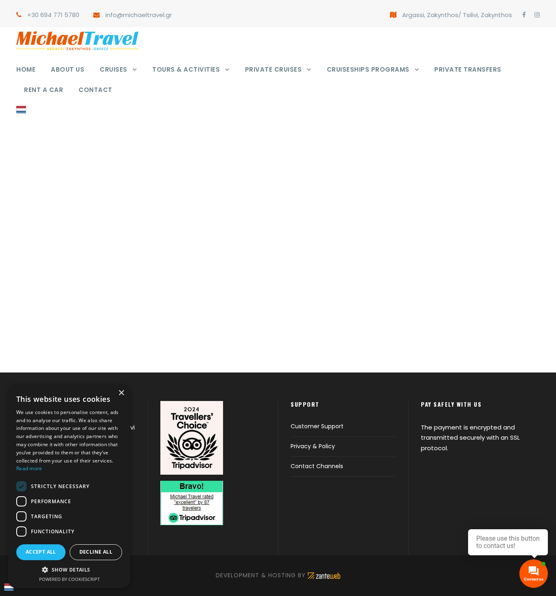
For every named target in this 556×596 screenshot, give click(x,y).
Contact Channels (317, 466)
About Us (67, 69)
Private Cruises (273, 69)
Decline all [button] (95, 551)
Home (25, 69)
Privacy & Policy (313, 446)
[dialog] (69, 486)
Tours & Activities (186, 69)
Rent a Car (43, 89)
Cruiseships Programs (368, 69)
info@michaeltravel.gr (138, 15)
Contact (95, 89)
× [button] (121, 393)
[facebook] (524, 15)
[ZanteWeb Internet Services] (324, 575)
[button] (69, 569)
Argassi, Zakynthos (430, 15)
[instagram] (537, 15)
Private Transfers (467, 69)
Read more (29, 468)
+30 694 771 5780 (53, 15)
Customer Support (317, 426)
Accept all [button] (41, 551)
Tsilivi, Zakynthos (487, 15)
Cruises (113, 69)
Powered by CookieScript (69, 579)
